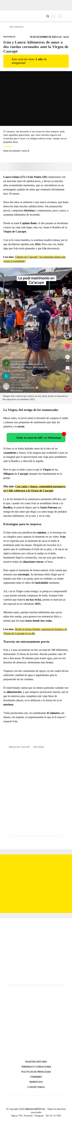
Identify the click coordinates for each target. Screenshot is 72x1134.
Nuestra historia (36, 1062)
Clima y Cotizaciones (42, 15)
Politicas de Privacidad (36, 1072)
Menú (67, 16)
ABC (9, 16)
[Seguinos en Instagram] (42, 1120)
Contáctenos (36, 1087)
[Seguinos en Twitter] (34, 1120)
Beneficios (36, 1082)
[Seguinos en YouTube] (38, 1120)
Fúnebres (36, 1077)
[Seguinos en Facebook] (31, 1120)
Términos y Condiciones (36, 1067)
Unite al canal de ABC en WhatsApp (38, 437)
